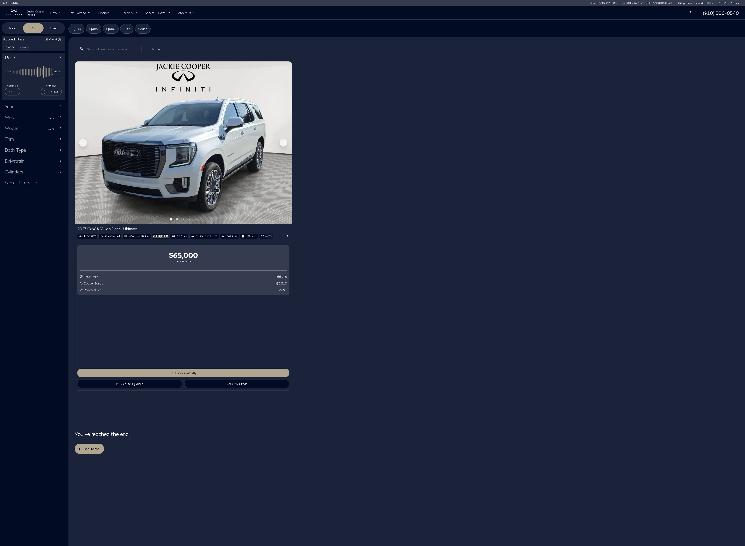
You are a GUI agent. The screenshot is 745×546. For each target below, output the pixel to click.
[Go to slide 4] (189, 219)
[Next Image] (283, 143)
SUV (127, 29)
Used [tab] (54, 28)
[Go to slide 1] (171, 219)
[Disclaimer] (81, 276)
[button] (91, 142)
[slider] (9, 71)
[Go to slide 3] (183, 219)
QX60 (110, 29)
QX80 (76, 29)
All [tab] (33, 28)
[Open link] (160, 236)
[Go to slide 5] (196, 219)
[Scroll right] (287, 236)
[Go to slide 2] (177, 219)
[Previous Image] (83, 143)
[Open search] (690, 13)
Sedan (142, 29)
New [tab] (12, 28)
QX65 (93, 29)
